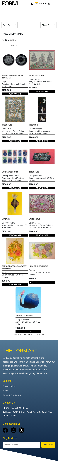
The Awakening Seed (24, 316)
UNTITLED (6, 219)
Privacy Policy (9, 386)
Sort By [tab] (6, 25)
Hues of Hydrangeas (38, 266)
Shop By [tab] (46, 25)
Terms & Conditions (12, 395)
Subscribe (48, 445)
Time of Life (34, 172)
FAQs (5, 390)
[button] (39, 3)
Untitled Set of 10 (10, 172)
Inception (33, 125)
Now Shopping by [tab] (13, 33)
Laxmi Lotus (34, 219)
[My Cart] (49, 3)
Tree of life (7, 125)
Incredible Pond (36, 75)
